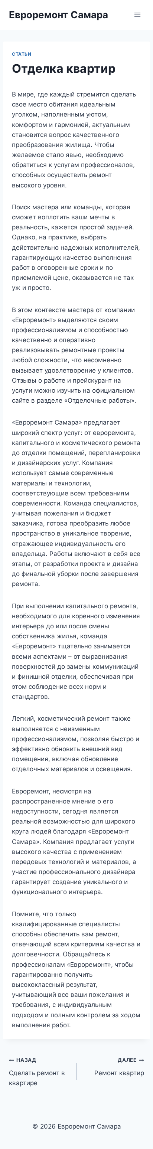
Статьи (22, 54)
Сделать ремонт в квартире (37, 1072)
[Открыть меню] (137, 14)
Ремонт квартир (119, 1067)
